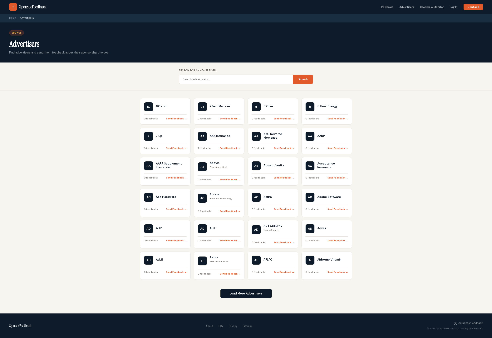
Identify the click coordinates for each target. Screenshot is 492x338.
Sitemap (248, 326)
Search (303, 79)
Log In (453, 7)
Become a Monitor (432, 7)
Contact (473, 7)
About (209, 326)
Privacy (233, 326)
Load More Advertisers (246, 293)
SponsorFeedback (20, 325)
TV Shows (387, 7)
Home (12, 18)
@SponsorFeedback (470, 323)
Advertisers (406, 7)
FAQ (221, 326)
